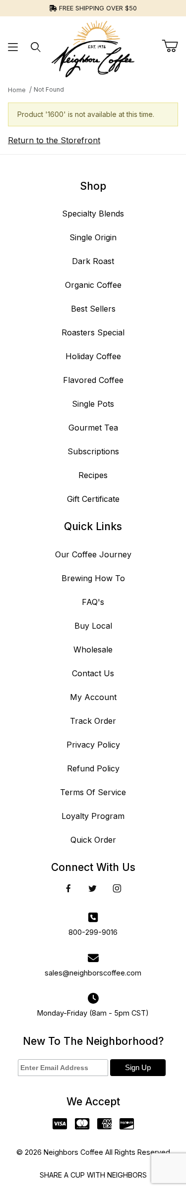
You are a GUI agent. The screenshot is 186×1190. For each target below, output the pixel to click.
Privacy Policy (93, 745)
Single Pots (93, 404)
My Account (93, 697)
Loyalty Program (93, 816)
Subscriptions (93, 451)
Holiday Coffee (93, 356)
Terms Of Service (93, 792)
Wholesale (93, 649)
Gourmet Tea (93, 428)
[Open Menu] (13, 46)
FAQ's (93, 602)
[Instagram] (117, 888)
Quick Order (93, 840)
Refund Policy (93, 768)
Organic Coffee (93, 285)
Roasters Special (93, 332)
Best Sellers (93, 309)
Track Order (93, 721)
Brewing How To (93, 578)
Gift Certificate (93, 499)
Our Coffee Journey (93, 554)
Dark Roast (93, 261)
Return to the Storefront (54, 140)
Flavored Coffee (93, 380)
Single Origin (93, 237)
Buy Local (93, 626)
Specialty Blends (93, 213)
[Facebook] (68, 888)
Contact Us (93, 673)
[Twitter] (92, 888)
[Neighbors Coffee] (93, 46)
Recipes (93, 475)
